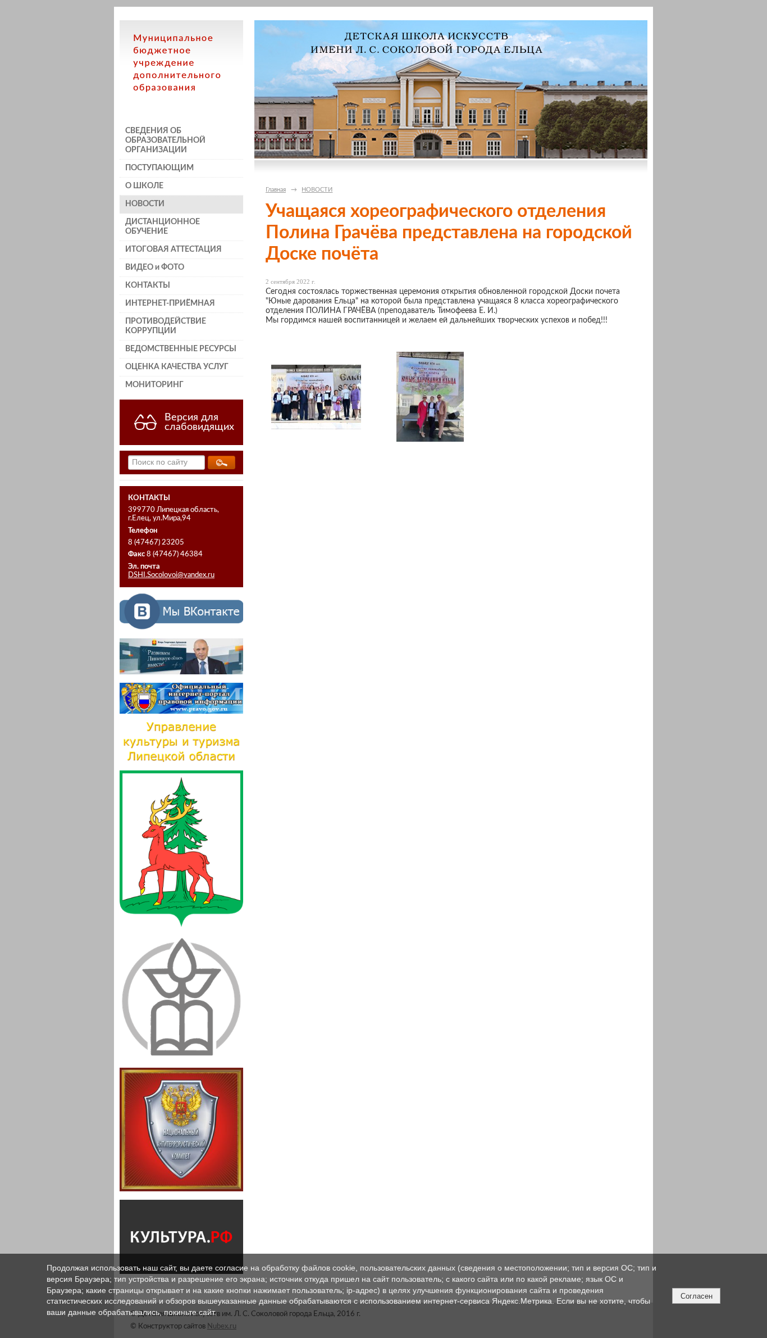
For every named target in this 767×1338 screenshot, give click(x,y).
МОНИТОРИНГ (154, 385)
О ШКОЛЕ (144, 186)
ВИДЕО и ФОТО (154, 267)
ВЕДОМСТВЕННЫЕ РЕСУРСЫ (180, 349)
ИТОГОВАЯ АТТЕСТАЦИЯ (173, 249)
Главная (276, 190)
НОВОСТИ (145, 204)
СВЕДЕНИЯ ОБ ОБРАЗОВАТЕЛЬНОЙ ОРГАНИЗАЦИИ (165, 140)
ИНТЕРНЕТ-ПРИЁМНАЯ (170, 303)
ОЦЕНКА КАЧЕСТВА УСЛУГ (177, 367)
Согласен (697, 1296)
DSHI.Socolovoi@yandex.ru (171, 575)
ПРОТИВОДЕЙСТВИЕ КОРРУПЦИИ (165, 326)
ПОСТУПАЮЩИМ (159, 168)
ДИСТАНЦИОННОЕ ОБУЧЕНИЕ (162, 226)
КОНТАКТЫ (147, 285)
